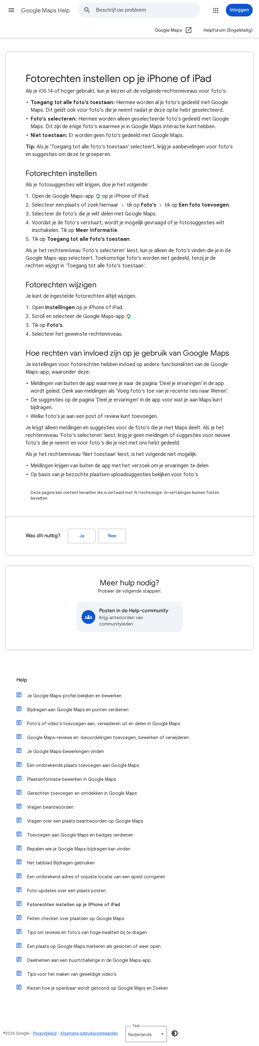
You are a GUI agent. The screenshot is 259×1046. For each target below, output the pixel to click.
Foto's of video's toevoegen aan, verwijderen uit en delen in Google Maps (103, 723)
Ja (81, 536)
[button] (11, 10)
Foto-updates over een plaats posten (66, 890)
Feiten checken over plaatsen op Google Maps (75, 918)
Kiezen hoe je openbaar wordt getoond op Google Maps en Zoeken (97, 988)
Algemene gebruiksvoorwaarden (89, 1033)
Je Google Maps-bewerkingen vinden (65, 751)
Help (21, 680)
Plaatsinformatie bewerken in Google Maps (71, 779)
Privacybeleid (45, 1033)
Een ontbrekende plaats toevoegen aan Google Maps (83, 765)
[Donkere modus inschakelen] (174, 1033)
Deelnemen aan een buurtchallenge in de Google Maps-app (89, 960)
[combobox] (148, 10)
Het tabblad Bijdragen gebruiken (61, 863)
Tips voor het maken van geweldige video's (71, 974)
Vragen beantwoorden (50, 807)
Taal (136, 1025)
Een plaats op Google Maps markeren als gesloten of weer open (94, 946)
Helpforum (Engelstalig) (228, 30)
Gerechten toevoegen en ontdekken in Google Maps (82, 793)
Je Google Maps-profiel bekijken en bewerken (74, 696)
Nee (112, 536)
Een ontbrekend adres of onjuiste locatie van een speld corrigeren (96, 877)
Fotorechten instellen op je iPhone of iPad (73, 904)
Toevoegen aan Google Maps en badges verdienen (80, 835)
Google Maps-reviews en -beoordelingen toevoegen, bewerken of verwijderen (108, 737)
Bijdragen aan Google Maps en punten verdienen (78, 710)
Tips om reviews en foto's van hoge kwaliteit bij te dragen (87, 932)
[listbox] (146, 1034)
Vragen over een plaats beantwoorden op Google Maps (85, 821)
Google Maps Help (45, 10)
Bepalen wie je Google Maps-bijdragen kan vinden (78, 849)
